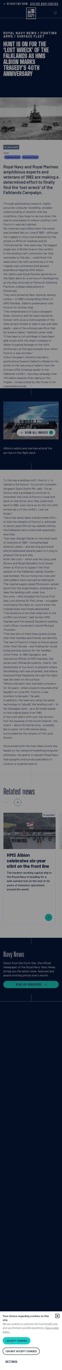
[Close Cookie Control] (57, 1316)
